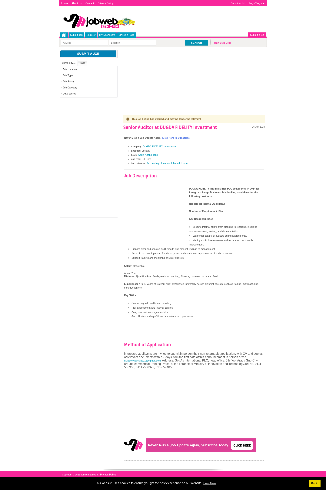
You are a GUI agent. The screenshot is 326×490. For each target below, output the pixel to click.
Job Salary (69, 81)
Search (196, 43)
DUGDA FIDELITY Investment (159, 146)
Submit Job (76, 34)
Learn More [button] (209, 483)
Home (64, 3)
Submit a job (257, 34)
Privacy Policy (106, 3)
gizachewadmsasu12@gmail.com (142, 360)
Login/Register (257, 3)
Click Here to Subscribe (176, 137)
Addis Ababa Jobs (148, 154)
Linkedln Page (126, 34)
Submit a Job (238, 3)
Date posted (69, 93)
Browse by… (69, 62)
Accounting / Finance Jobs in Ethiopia (167, 163)
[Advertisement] (194, 77)
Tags (82, 62)
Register (90, 34)
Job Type (68, 75)
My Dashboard (107, 34)
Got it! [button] (314, 483)
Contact (89, 3)
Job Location (70, 69)
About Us (77, 3)
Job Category (70, 87)
